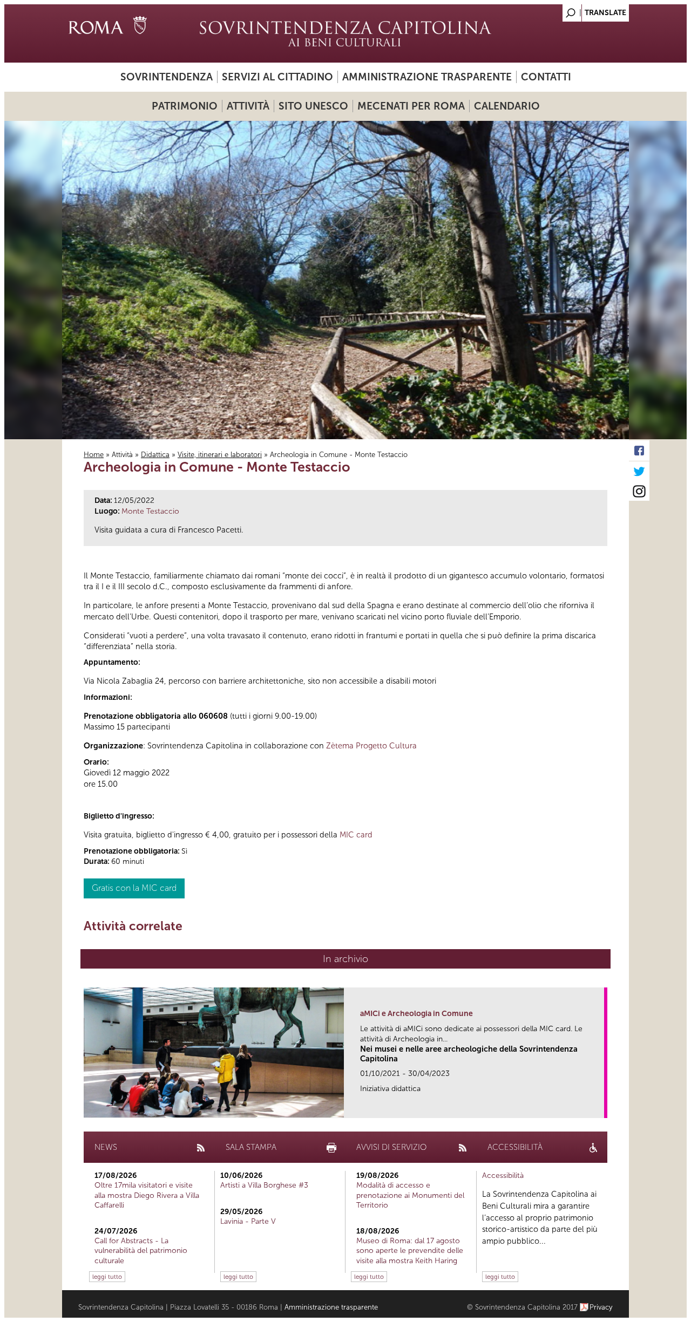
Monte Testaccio (150, 511)
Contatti (546, 77)
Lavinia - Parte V (248, 1221)
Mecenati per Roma (411, 106)
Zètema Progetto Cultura (371, 746)
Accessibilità (503, 1175)
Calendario (507, 106)
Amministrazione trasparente (427, 77)
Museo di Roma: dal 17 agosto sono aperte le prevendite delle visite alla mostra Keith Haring (409, 1250)
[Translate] (593, 10)
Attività (248, 106)
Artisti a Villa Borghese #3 (264, 1185)
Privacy (601, 1307)
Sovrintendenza (166, 77)
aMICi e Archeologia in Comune (416, 1013)
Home (94, 455)
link (599, 1106)
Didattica (155, 455)
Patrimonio (185, 106)
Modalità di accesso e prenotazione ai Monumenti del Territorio (410, 1195)
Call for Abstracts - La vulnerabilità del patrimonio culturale (140, 1250)
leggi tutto (107, 1276)
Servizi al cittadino (277, 77)
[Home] (345, 33)
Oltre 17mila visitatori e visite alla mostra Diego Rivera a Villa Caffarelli (146, 1195)
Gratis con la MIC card (134, 888)
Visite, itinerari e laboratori (220, 455)
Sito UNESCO (313, 106)
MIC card (356, 835)
